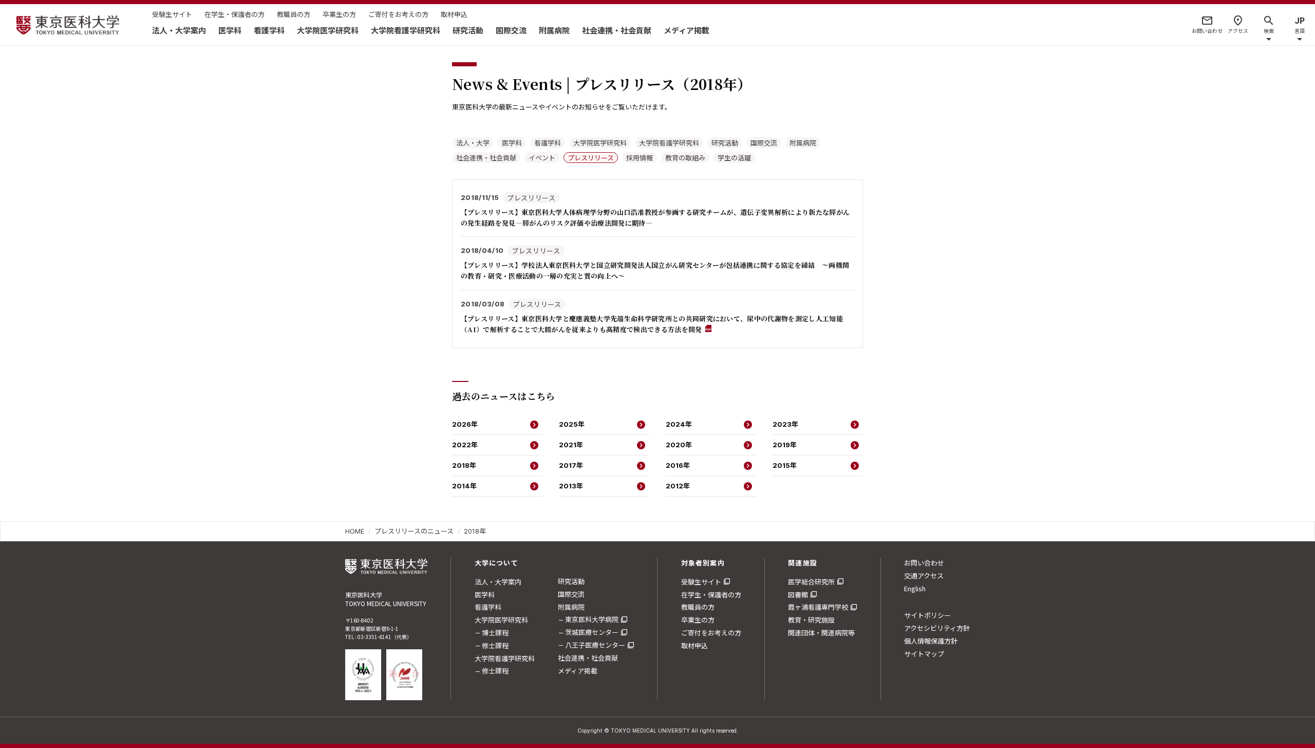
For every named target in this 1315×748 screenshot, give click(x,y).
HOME (354, 531)
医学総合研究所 (811, 582)
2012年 (678, 486)
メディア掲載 (686, 30)
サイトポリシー (927, 615)
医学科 (229, 30)
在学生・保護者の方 (234, 14)
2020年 (679, 445)
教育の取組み (685, 157)
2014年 (464, 486)
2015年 (785, 465)
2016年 (678, 465)
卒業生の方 (339, 14)
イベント (542, 157)
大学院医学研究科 (328, 30)
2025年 (572, 424)
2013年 (571, 486)
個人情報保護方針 (930, 641)
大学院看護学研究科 (405, 30)
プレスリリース (591, 157)
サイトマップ (924, 654)
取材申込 (454, 14)
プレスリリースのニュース (414, 531)
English (915, 588)
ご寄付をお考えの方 (398, 14)
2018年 (464, 465)
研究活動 (468, 30)
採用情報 (639, 157)
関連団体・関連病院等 (821, 632)
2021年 (571, 445)
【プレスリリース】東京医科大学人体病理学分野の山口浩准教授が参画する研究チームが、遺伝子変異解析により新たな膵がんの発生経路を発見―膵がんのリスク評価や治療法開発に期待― (655, 217)
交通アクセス (924, 575)
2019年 (785, 445)
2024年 (679, 424)
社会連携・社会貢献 (616, 30)
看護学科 (269, 30)
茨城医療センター (591, 632)
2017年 (571, 465)
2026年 (465, 424)
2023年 (785, 424)
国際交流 (511, 30)
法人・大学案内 (179, 30)
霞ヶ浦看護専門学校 (818, 607)
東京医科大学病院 (591, 619)
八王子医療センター (595, 645)
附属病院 (554, 30)
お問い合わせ (924, 563)
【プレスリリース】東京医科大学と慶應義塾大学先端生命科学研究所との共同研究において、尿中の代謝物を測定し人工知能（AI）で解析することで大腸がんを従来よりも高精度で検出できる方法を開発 (652, 324)
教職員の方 (293, 14)
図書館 (798, 594)
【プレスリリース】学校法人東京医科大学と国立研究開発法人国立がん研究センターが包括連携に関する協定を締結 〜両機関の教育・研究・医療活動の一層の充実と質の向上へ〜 (655, 270)
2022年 (465, 445)
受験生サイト (172, 14)
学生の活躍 (734, 157)
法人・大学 (473, 143)
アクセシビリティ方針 (937, 628)
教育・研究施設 (811, 620)
